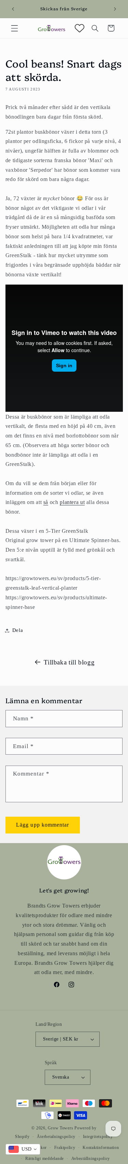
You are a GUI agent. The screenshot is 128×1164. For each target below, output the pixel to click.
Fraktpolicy (64, 1147)
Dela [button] (17, 630)
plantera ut (72, 502)
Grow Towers (60, 1128)
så (45, 502)
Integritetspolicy (98, 1137)
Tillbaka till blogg (69, 662)
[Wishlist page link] (79, 28)
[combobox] (22, 1149)
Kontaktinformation (101, 1147)
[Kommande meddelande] (115, 8)
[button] (14, 28)
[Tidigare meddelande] (12, 8)
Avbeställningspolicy (90, 1158)
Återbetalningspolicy (56, 1137)
